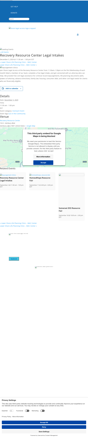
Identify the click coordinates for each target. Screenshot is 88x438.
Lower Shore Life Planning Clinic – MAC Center (18, 62)
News (11, 305)
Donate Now (14, 291)
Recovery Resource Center (10, 120)
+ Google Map (30, 126)
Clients (12, 314)
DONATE (14, 13)
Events (12, 300)
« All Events (4, 52)
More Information (43, 157)
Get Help (12, 328)
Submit (14, 259)
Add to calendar (12, 88)
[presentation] (8, 175)
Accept (43, 163)
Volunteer (13, 296)
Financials (13, 324)
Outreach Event (18, 111)
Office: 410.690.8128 (17, 360)
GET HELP (14, 6)
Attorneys (13, 319)
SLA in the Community (16, 114)
